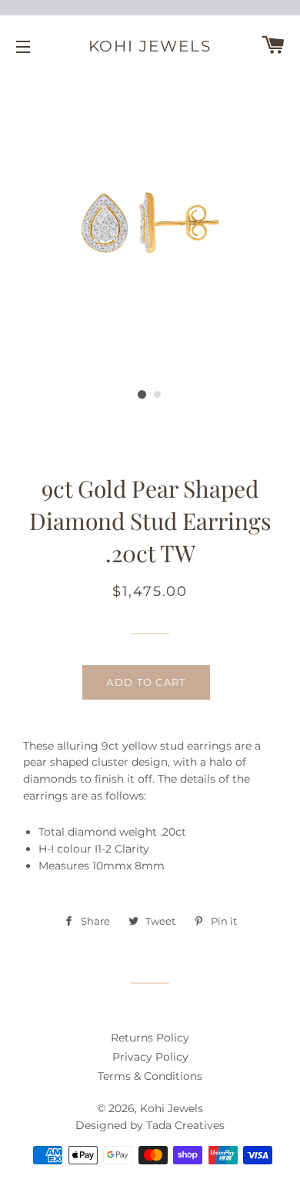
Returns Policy (150, 1038)
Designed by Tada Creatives (150, 1125)
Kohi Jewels (150, 46)
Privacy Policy (150, 1057)
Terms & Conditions (150, 1076)
